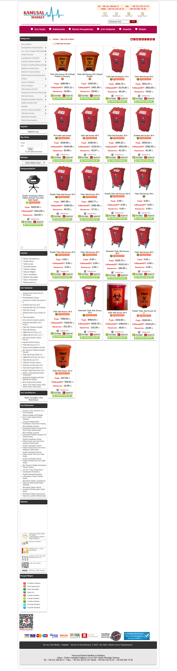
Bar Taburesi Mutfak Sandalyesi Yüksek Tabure (34, 466)
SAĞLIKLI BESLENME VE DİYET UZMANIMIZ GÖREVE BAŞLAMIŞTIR (37, 532)
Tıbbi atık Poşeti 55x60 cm (32, 355)
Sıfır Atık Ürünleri (27, 96)
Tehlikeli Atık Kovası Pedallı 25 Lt (34, 314)
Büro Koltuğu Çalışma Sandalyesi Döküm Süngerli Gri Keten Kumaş (34, 435)
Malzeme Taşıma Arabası (30, 72)
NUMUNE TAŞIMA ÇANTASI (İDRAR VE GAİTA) (33, 379)
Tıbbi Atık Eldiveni (29, 330)
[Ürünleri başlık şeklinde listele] (154, 40)
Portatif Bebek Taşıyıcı (31, 298)
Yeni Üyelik (129, 16)
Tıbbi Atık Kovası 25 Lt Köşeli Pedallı (89, 75)
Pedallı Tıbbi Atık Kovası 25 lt (33, 370)
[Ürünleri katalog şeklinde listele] (151, 40)
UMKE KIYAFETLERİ (29, 103)
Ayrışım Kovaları (27, 55)
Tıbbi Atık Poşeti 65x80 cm (32, 368)
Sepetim (127, 29)
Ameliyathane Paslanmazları (32, 48)
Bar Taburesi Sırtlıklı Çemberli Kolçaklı (34, 351)
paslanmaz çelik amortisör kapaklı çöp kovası (37, 552)
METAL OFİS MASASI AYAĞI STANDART (33, 374)
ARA (133, 21)
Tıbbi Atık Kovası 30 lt (62, 312)
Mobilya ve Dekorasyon (30, 68)
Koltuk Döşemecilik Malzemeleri (33, 75)
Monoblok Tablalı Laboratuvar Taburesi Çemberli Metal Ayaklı (34, 495)
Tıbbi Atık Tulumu (29, 310)
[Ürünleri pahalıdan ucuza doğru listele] (148, 40)
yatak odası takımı (35, 559)
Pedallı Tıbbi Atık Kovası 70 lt (62, 252)
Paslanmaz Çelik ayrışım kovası (37, 567)
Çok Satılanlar (108, 29)
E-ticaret (65, 645)
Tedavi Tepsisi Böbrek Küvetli (34, 347)
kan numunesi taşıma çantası (34, 320)
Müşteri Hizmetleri (30, 277)
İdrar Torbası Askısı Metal (32, 382)
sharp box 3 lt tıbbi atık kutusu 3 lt (34, 301)
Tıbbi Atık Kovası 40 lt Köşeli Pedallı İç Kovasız (62, 75)
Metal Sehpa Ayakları (29, 120)
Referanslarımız (29, 282)
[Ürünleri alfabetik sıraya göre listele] (134, 40)
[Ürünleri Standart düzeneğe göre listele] (132, 40)
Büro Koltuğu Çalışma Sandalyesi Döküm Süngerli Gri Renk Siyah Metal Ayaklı (34, 428)
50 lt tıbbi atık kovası (62, 136)
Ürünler (56, 39)
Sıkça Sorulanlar (30, 274)
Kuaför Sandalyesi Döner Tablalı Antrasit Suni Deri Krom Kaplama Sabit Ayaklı (34, 448)
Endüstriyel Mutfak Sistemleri (32, 99)
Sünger (24, 79)
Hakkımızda (116, 16)
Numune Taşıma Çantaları (31, 110)
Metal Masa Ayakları (28, 117)
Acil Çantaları (26, 44)
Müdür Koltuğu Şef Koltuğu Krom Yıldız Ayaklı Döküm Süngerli (33, 417)
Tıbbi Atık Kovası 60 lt (144, 77)
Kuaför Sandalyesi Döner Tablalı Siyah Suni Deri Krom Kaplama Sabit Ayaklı (33, 441)
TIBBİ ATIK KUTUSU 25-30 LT (34, 357)
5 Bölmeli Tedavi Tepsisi (32, 363)
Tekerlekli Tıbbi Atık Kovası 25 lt (89, 312)
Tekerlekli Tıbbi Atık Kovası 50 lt (117, 252)
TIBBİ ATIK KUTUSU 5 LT (32, 332)
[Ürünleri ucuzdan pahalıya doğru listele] (145, 40)
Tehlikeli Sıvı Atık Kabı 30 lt (33, 365)
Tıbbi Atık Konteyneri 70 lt (117, 77)
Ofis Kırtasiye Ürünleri (29, 89)
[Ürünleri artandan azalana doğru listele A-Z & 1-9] (140, 40)
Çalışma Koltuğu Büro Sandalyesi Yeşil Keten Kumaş (34, 423)
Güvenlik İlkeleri (29, 267)
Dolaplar (24, 106)
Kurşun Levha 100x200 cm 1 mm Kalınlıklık (33, 412)
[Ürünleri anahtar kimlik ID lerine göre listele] (137, 40)
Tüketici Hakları (29, 269)
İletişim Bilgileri (29, 272)
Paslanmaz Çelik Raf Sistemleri (33, 93)
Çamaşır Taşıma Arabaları (31, 61)
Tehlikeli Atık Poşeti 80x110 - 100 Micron (33, 294)
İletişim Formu (142, 16)
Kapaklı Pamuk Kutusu (31, 342)
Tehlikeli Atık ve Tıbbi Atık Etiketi (36, 545)
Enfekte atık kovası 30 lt (144, 136)
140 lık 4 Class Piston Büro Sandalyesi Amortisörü (33, 471)
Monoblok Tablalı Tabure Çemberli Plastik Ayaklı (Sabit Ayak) (34, 489)
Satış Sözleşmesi (30, 280)
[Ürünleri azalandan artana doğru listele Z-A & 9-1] (143, 40)
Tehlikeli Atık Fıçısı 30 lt (31, 305)
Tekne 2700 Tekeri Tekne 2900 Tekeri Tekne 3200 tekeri (34, 386)
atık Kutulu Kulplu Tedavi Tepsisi (32, 339)
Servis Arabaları (27, 86)
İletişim (142, 29)
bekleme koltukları (35, 537)
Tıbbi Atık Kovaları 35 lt (117, 136)
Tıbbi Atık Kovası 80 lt (144, 194)
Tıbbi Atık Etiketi (28, 317)
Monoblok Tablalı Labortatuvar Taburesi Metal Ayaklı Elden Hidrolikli (34, 483)
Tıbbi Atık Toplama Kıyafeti (32, 327)
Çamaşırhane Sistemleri (30, 58)
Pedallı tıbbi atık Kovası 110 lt (117, 194)
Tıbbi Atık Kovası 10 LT (31, 345)
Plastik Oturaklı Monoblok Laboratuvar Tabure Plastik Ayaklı (33, 476)
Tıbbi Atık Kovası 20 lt (89, 194)
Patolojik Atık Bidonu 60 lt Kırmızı (32, 324)
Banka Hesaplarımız (82, 29)
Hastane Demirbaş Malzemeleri (33, 65)
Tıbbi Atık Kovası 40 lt (31, 360)
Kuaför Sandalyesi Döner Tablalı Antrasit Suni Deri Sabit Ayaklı (33, 198)
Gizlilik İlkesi (28, 261)
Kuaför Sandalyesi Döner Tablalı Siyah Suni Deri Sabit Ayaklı (33, 454)
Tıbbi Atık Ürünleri (28, 113)
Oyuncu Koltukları (28, 82)
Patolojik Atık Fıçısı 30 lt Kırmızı (34, 308)
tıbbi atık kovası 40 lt (90, 136)
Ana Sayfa (105, 16)
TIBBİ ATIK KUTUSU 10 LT (32, 335)
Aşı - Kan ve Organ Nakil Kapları (33, 51)
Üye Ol (27, 151)
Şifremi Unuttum (36, 151)
